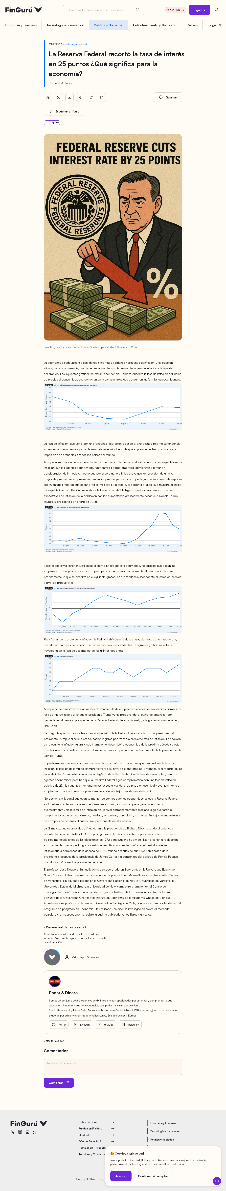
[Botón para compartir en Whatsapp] (59, 97)
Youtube (108, 1024)
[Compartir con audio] (102, 97)
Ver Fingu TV (177, 9)
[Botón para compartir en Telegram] (91, 97)
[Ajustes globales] (217, 10)
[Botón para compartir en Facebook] (80, 97)
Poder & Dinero (63, 83)
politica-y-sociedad (76, 44)
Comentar (56, 1082)
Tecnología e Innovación (65, 25)
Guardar (171, 97)
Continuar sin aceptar (153, 1176)
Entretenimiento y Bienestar (155, 25)
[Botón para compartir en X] (48, 97)
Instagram (133, 1024)
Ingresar (199, 10)
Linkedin (85, 1024)
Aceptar (121, 1176)
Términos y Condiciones (93, 1154)
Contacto (84, 1135)
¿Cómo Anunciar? (90, 1141)
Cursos (192, 25)
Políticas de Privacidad (93, 1147)
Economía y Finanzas (21, 25)
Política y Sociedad (108, 25)
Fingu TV (214, 25)
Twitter (62, 1024)
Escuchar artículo (67, 111)
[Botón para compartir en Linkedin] (69, 97)
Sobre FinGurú (88, 1122)
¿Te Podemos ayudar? (217, 1181)
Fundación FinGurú (90, 1128)
